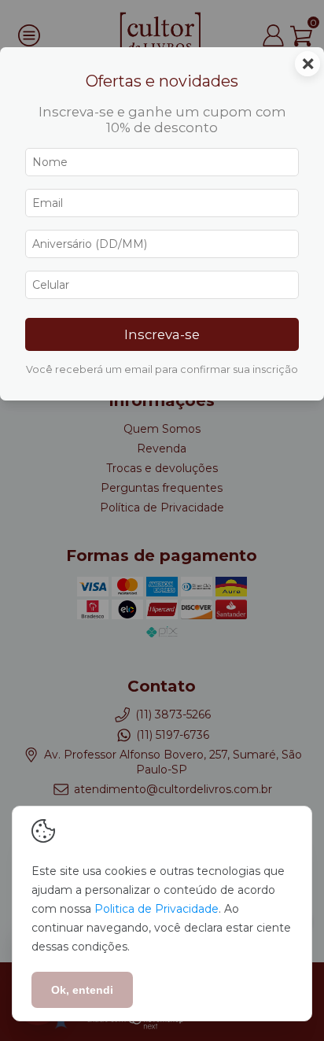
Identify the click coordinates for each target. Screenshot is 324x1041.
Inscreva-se (162, 334)
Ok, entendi (82, 990)
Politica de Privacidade (156, 909)
